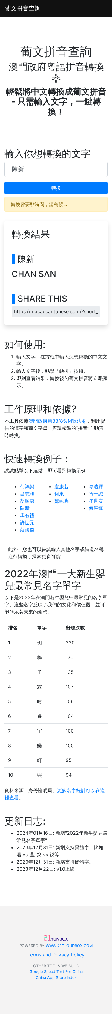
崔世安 (96, 501)
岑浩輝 (96, 486)
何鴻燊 (27, 486)
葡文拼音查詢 (23, 8)
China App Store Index (56, 977)
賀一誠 (96, 494)
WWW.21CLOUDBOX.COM (69, 946)
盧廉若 (61, 486)
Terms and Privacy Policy (56, 955)
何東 (59, 494)
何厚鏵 (96, 508)
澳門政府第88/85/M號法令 (57, 421)
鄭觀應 (61, 501)
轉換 (56, 188)
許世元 (27, 522)
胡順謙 (27, 501)
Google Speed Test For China (56, 971)
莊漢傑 (27, 530)
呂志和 (27, 494)
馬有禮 (27, 515)
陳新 (25, 508)
